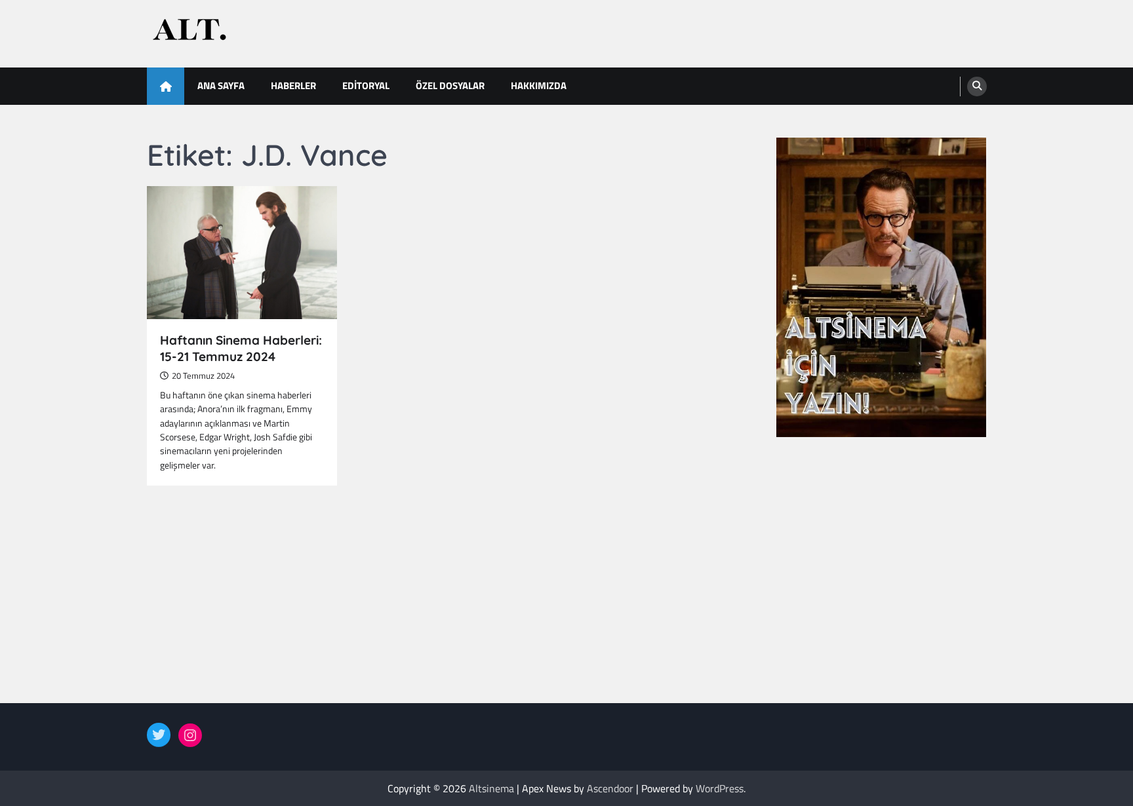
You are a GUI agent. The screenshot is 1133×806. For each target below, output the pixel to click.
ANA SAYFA (221, 85)
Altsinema (491, 788)
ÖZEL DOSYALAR (450, 85)
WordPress (720, 788)
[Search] (977, 86)
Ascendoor (610, 788)
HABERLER (293, 85)
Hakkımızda (538, 85)
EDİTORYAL (365, 85)
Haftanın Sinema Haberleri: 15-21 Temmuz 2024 (241, 348)
